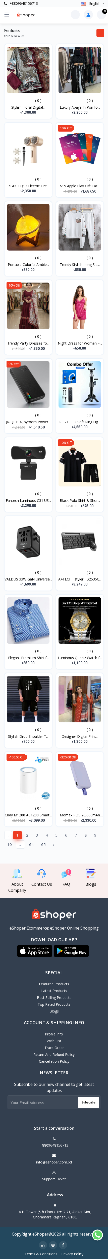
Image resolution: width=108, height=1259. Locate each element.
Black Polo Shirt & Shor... (80, 500)
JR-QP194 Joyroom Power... (28, 421)
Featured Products (54, 983)
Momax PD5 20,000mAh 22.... (80, 815)
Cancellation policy (54, 1061)
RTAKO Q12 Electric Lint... (28, 185)
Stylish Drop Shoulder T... (28, 736)
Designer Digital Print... (80, 736)
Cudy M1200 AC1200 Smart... (28, 815)
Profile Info (54, 1034)
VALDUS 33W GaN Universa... (28, 579)
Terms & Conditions (41, 1253)
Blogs (54, 1011)
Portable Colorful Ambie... (28, 264)
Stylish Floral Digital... (28, 107)
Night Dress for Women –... (80, 343)
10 (9, 844)
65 (43, 844)
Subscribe (88, 1102)
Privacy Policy (72, 1253)
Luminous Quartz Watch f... (80, 657)
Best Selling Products (54, 997)
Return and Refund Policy (54, 1054)
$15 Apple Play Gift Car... (79, 185)
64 (31, 844)
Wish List (54, 1040)
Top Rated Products (54, 1004)
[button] (34, 951)
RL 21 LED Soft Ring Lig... (79, 421)
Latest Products (54, 990)
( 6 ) (90, 808)
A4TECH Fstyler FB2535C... (79, 579)
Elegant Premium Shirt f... (28, 657)
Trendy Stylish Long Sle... (80, 264)
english (94, 3)
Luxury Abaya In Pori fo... (80, 107)
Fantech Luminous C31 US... (28, 500)
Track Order (54, 1047)
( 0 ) (38, 100)
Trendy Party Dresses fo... (28, 343)
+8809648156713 (23, 3)
